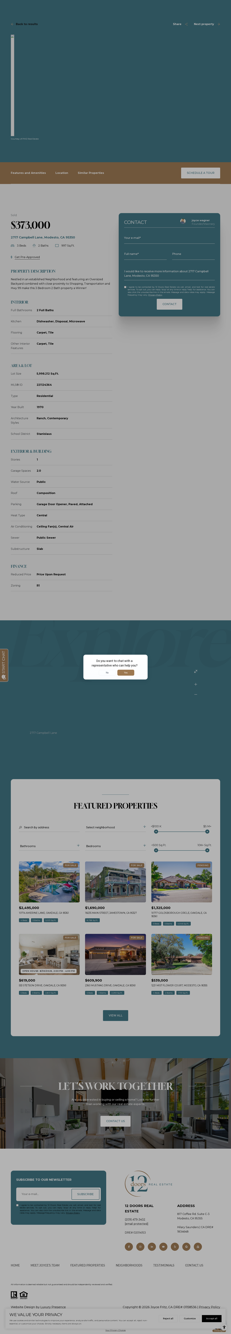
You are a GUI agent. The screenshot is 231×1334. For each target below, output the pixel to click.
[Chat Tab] (115, 667)
